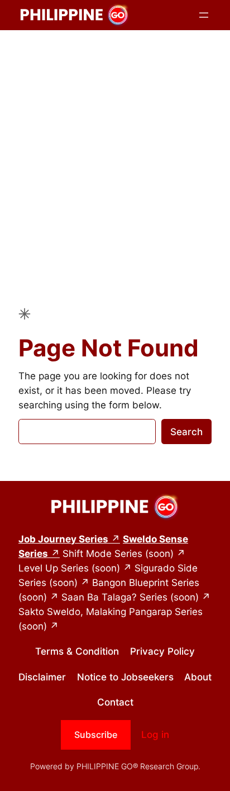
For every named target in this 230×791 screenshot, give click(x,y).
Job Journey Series (63, 539)
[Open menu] (203, 15)
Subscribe (95, 734)
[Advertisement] (115, 156)
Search (186, 431)
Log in (155, 734)
